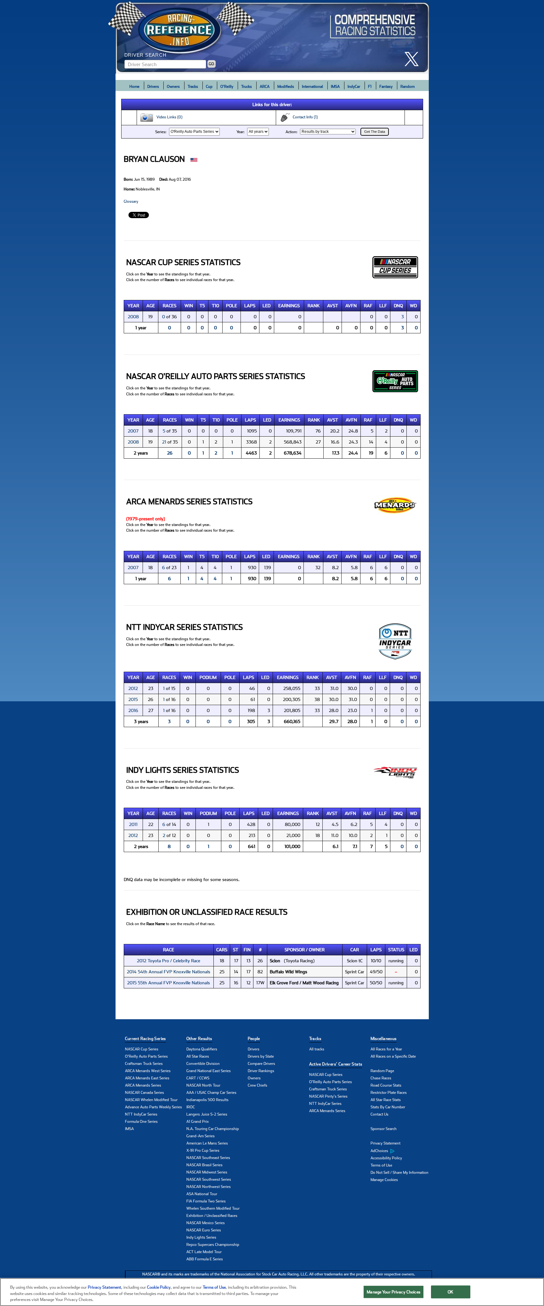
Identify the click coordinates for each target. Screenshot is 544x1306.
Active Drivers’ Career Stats (335, 1064)
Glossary (131, 201)
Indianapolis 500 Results (207, 1100)
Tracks (193, 86)
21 (164, 441)
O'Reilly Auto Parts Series (146, 1056)
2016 (133, 710)
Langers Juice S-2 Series (206, 1114)
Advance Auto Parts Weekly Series (153, 1107)
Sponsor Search (384, 1129)
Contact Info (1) (304, 117)
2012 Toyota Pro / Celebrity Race (168, 960)
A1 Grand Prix (197, 1121)
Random (407, 86)
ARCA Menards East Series (147, 1078)
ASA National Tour (201, 1194)
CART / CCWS (197, 1078)
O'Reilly (226, 86)
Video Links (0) (168, 117)
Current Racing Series (145, 1038)
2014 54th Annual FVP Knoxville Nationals (168, 971)
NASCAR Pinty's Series (328, 1096)
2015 (133, 699)
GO (211, 64)
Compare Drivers (261, 1063)
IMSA (335, 86)
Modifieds (285, 86)
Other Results (199, 1038)
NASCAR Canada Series (144, 1092)
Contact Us (379, 1114)
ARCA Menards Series (143, 1085)
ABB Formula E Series (204, 1259)
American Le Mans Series (207, 1143)
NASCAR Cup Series (141, 1049)
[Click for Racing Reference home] (272, 37)
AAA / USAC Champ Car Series (211, 1092)
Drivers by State (261, 1056)
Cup (209, 86)
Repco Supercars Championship (212, 1244)
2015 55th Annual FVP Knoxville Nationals (168, 982)
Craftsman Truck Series (144, 1063)
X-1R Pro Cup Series (202, 1150)
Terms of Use (381, 1165)
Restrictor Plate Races (389, 1092)
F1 (369, 86)
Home (134, 86)
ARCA (264, 86)
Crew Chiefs (257, 1085)
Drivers (153, 86)
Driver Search (145, 55)
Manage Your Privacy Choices (393, 1291)
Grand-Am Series (200, 1136)
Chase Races (381, 1078)
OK (450, 1291)
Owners (173, 86)
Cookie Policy (159, 1287)
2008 (133, 316)
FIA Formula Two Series (206, 1201)
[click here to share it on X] (414, 59)
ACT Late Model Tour (204, 1252)
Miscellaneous (384, 1038)
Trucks (246, 86)
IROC (190, 1107)
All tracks (316, 1049)
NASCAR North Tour (203, 1085)
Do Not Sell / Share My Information (399, 1172)
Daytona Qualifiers (201, 1049)
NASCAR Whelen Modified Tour (151, 1100)
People (254, 1038)
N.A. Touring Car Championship (212, 1129)
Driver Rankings (261, 1071)
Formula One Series (141, 1121)
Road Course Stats (386, 1085)
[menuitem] (401, 1151)
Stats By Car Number (388, 1107)
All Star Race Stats (386, 1100)
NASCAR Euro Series (203, 1230)
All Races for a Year (386, 1049)
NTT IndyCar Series (141, 1114)
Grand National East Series (208, 1071)
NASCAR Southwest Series (208, 1179)
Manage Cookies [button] (384, 1180)
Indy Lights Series (201, 1237)
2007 (133, 430)
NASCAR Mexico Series (205, 1223)
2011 (133, 824)
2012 (133, 688)
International (312, 86)
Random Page (382, 1071)
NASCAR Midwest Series (206, 1172)
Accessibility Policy (386, 1158)
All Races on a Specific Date (393, 1056)
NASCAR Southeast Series (208, 1158)
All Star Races (197, 1056)
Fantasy (386, 86)
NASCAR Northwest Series (208, 1186)
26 (170, 452)
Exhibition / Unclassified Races (211, 1215)
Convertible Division (203, 1063)
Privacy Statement (385, 1143)
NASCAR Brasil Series (204, 1165)
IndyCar (354, 86)
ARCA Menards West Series (148, 1071)
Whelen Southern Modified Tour (213, 1208)
